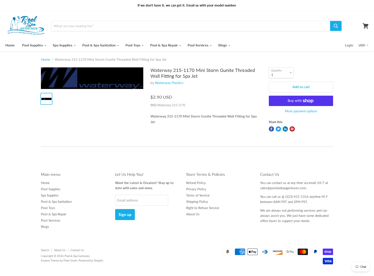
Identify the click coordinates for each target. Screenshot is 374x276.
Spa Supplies (63, 45)
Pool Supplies (33, 45)
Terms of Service (198, 195)
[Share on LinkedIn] (285, 129)
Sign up (125, 214)
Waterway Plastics (169, 83)
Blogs (223, 45)
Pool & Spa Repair (164, 45)
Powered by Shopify (91, 260)
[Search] (336, 26)
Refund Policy (196, 183)
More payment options (301, 111)
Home (10, 45)
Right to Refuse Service (202, 208)
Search (45, 250)
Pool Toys (133, 45)
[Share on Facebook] (271, 129)
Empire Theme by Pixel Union (59, 260)
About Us (193, 214)
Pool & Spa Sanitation (99, 45)
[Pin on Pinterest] (292, 129)
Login (349, 45)
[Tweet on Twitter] (278, 129)
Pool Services (198, 45)
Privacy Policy (196, 189)
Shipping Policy (197, 201)
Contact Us (77, 250)
